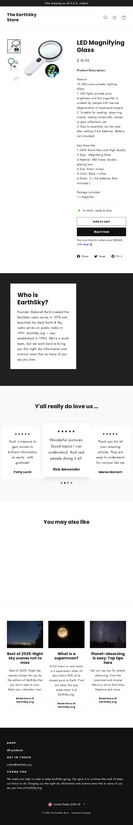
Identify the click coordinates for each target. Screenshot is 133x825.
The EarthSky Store (22, 17)
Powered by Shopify (81, 812)
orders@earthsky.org (19, 765)
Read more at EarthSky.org (25, 700)
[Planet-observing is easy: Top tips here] (108, 634)
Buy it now (101, 232)
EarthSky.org (34, 788)
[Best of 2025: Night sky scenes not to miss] (25, 634)
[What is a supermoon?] (66, 634)
